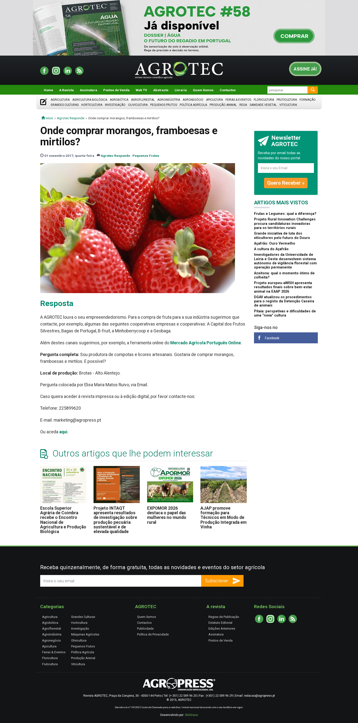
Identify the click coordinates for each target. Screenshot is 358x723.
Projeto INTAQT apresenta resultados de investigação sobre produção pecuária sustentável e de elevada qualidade (115, 520)
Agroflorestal (143, 99)
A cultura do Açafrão (271, 249)
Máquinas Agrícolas (85, 634)
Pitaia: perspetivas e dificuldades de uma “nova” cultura (285, 313)
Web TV (141, 90)
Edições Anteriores (221, 628)
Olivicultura (138, 105)
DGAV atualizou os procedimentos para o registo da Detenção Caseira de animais (284, 301)
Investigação (115, 105)
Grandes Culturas (65, 105)
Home (48, 90)
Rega (243, 105)
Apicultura (214, 99)
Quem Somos (203, 90)
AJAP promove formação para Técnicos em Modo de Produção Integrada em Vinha (223, 517)
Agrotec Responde (70, 118)
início (49, 118)
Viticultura (288, 105)
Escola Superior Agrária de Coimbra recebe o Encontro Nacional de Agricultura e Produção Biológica (63, 520)
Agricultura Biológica (89, 99)
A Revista (66, 90)
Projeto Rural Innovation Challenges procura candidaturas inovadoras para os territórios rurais (285, 223)
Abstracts (161, 90)
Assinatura (88, 90)
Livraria (181, 90)
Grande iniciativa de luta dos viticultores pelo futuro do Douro (282, 235)
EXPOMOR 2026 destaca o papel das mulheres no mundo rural (166, 515)
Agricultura (60, 99)
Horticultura (91, 105)
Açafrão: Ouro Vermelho (274, 243)
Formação (308, 99)
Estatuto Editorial (220, 622)
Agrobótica (119, 99)
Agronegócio (193, 99)
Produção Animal (223, 105)
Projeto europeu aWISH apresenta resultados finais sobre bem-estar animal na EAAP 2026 (283, 287)
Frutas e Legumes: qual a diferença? (285, 214)
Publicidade (145, 628)
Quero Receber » (285, 183)
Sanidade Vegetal (263, 105)
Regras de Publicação (223, 617)
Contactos (228, 90)
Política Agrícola (193, 105)
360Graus (191, 715)
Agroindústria (168, 99)
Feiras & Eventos (238, 99)
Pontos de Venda (116, 90)
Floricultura (264, 99)
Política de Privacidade (153, 634)
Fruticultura (287, 99)
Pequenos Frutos (163, 105)
